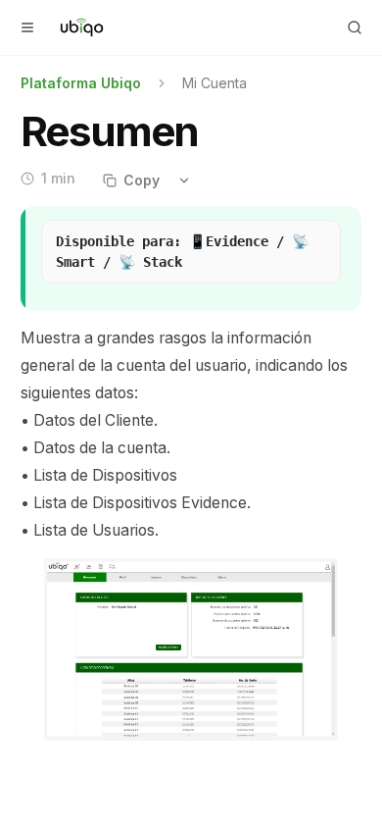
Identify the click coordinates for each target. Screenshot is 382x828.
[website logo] (82, 27)
